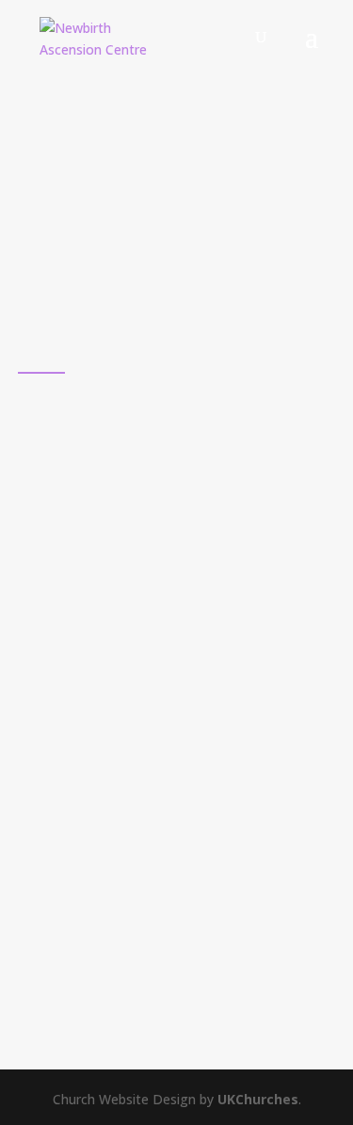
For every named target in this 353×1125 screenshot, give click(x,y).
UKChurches (257, 1099)
